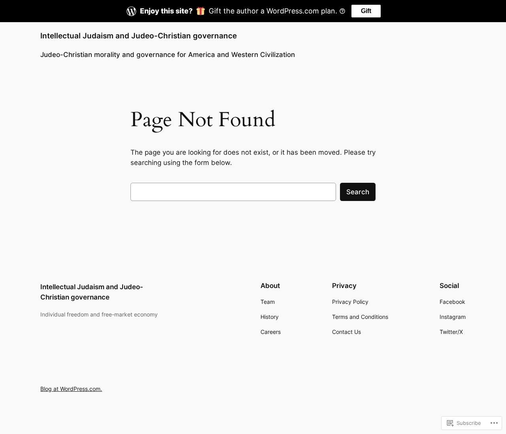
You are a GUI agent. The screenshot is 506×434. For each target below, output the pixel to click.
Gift (366, 11)
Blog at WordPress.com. (71, 388)
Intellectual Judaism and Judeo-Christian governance (138, 35)
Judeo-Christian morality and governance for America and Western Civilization (167, 55)
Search (357, 192)
